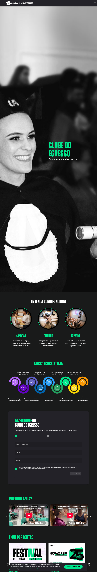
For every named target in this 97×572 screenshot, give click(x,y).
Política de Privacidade (32, 569)
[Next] (89, 515)
